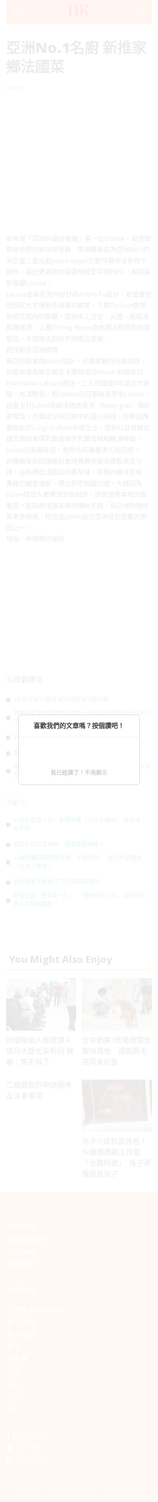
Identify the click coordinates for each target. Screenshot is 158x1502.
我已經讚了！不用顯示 (79, 772)
